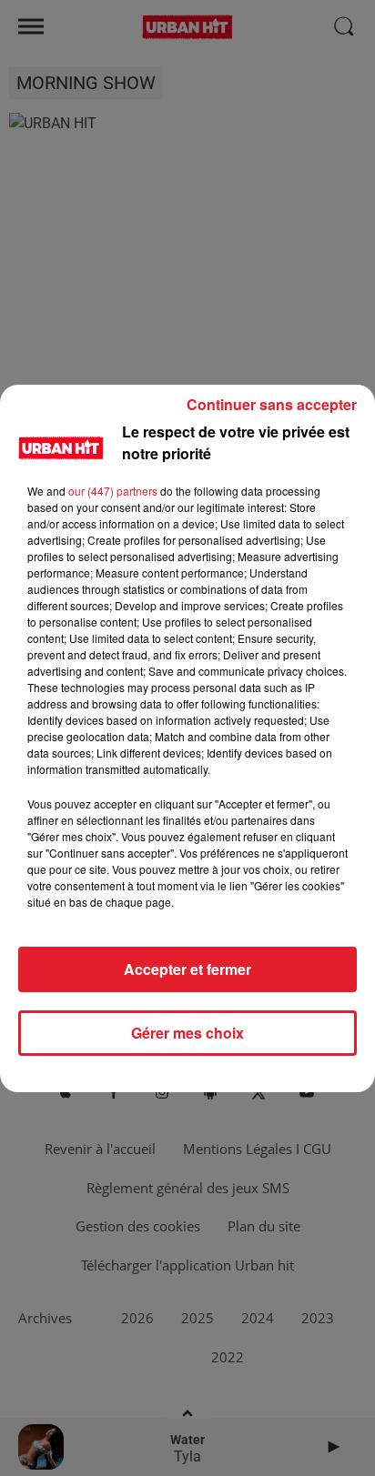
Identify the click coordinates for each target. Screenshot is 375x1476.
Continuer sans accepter (272, 404)
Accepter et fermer (187, 969)
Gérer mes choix (187, 1032)
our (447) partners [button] (112, 490)
